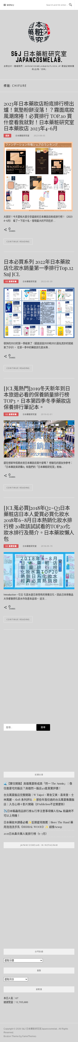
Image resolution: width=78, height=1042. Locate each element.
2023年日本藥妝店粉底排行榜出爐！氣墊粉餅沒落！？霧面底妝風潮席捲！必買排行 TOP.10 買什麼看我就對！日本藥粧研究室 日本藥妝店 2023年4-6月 (39, 116)
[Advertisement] (39, 679)
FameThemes (29, 1036)
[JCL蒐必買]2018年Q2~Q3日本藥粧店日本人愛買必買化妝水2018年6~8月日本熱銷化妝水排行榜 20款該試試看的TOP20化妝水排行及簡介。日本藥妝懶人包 (39, 523)
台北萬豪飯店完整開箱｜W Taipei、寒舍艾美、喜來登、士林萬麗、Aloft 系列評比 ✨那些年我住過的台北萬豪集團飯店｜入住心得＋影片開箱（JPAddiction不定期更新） (39, 799)
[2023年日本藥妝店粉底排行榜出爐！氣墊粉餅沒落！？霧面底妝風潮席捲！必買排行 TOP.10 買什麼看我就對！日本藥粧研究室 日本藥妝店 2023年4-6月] (38, 176)
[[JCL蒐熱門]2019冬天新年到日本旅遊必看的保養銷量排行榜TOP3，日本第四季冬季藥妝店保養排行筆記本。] (39, 438)
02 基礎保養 (11, 281)
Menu (10, 5)
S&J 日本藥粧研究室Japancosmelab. (39, 56)
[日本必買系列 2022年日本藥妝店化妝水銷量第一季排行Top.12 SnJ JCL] (39, 312)
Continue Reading (18, 241)
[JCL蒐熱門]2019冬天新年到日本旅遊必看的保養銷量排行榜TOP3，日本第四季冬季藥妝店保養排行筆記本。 (37, 397)
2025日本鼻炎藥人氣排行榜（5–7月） (26, 833)
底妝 (7, 135)
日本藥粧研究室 (22, 135)
